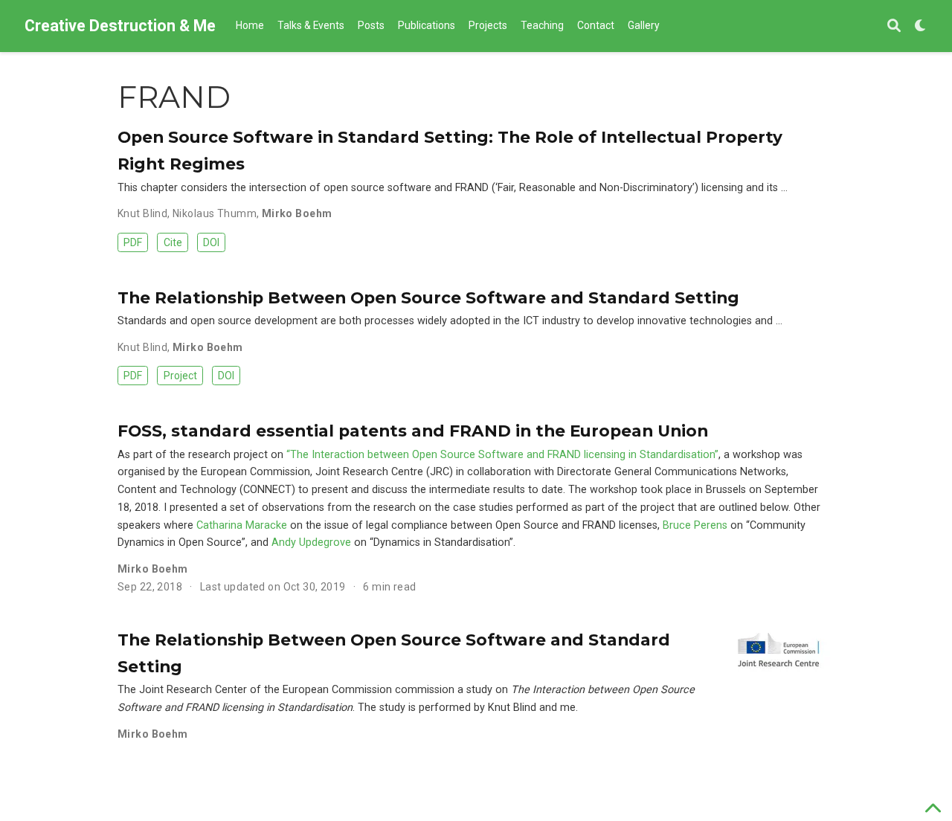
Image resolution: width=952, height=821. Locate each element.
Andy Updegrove (311, 542)
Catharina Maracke (241, 525)
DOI (211, 242)
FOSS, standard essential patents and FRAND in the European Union (413, 430)
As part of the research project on (202, 454)
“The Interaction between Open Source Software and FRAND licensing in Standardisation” (502, 454)
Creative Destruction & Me (120, 25)
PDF (132, 242)
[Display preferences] (920, 26)
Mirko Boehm (297, 213)
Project (180, 375)
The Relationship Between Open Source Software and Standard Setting (428, 297)
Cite (173, 242)
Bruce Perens (695, 525)
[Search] (894, 26)
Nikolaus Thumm (215, 213)
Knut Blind (142, 213)
